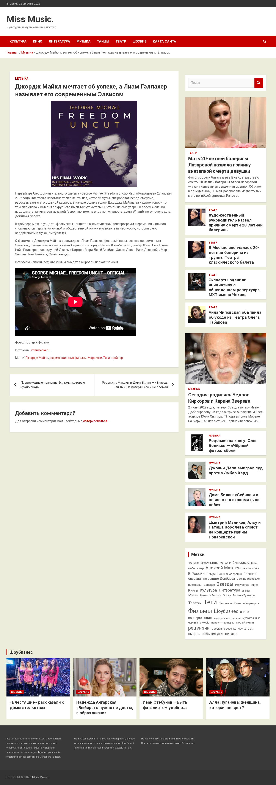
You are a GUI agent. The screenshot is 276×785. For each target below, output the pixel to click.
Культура (18, 41)
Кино (37, 41)
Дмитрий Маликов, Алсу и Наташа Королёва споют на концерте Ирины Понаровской (235, 530)
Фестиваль (225, 603)
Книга (193, 590)
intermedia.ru (40, 350)
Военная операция (230, 574)
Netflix (191, 568)
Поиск (258, 83)
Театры (195, 603)
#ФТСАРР (225, 563)
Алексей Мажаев (223, 567)
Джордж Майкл (36, 357)
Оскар (227, 595)
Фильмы (200, 610)
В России (196, 573)
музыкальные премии (227, 618)
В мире (211, 574)
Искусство (242, 584)
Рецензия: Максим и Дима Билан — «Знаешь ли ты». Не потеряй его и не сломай (135, 385)
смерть (194, 634)
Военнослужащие (248, 578)
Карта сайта (164, 41)
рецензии (199, 628)
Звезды (225, 584)
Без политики (251, 568)
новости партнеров (222, 622)
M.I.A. (254, 563)
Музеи (193, 595)
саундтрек (245, 628)
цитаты (231, 634)
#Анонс (193, 562)
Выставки (195, 584)
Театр (121, 41)
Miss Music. (30, 19)
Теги (106, 357)
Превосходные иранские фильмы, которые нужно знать (52, 385)
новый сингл (245, 622)
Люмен (246, 590)
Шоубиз (139, 41)
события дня (212, 634)
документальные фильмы (67, 357)
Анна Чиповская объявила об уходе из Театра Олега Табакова (235, 317)
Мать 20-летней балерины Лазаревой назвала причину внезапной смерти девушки (219, 165)
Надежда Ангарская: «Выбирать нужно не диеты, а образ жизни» (104, 707)
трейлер (117, 357)
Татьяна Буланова (244, 595)
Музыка (84, 41)
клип (208, 618)
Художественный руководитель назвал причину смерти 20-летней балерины (236, 222)
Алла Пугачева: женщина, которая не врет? (235, 705)
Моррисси (95, 357)
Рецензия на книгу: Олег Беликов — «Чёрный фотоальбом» (233, 445)
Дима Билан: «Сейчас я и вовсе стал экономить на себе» (234, 499)
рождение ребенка (224, 628)
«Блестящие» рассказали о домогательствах (37, 705)
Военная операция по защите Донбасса (222, 576)
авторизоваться (95, 421)
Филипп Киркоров (246, 603)
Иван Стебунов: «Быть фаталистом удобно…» (165, 705)
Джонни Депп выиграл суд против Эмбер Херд (236, 470)
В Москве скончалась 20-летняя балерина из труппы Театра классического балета (234, 255)
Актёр (200, 568)
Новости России (210, 595)
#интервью (240, 563)
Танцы (103, 41)
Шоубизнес (226, 611)
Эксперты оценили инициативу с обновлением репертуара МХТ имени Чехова (234, 287)
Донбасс (209, 584)
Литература (59, 41)
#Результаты (209, 562)
